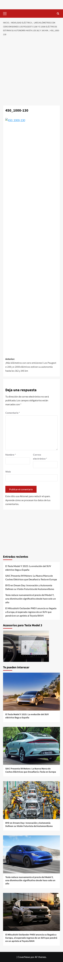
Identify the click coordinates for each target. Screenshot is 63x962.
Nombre (10, 454)
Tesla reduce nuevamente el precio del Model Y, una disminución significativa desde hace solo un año (30, 599)
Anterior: (30, 365)
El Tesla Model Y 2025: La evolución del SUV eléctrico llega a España (28, 568)
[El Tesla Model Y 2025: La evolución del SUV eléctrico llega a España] (31, 692)
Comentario (12, 412)
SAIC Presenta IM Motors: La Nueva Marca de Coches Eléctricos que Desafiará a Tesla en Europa (31, 577)
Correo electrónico (40, 456)
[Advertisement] (31, 70)
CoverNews (24, 956)
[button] (6, 13)
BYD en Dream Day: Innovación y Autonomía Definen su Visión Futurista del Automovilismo (29, 587)
